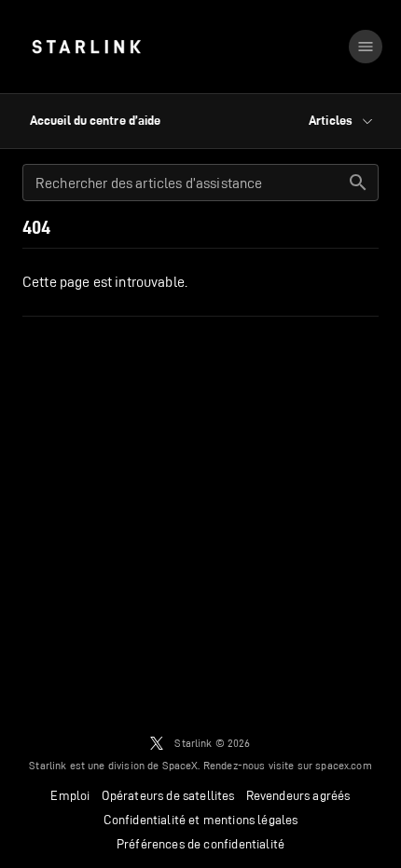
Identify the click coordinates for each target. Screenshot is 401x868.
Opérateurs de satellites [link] (168, 795)
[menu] (365, 46)
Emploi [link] (70, 795)
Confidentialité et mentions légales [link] (201, 819)
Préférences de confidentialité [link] (200, 843)
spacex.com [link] (343, 765)
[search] (358, 182)
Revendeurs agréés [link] (298, 795)
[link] (86, 46)
